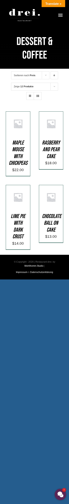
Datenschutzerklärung (41, 272)
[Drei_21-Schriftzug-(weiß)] (24, 8)
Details (20, 128)
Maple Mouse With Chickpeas (18, 153)
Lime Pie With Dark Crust (18, 226)
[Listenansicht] (37, 96)
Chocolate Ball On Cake (51, 223)
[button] (60, 494)
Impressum (21, 272)
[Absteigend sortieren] (54, 75)
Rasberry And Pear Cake (51, 149)
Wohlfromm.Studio (34, 266)
